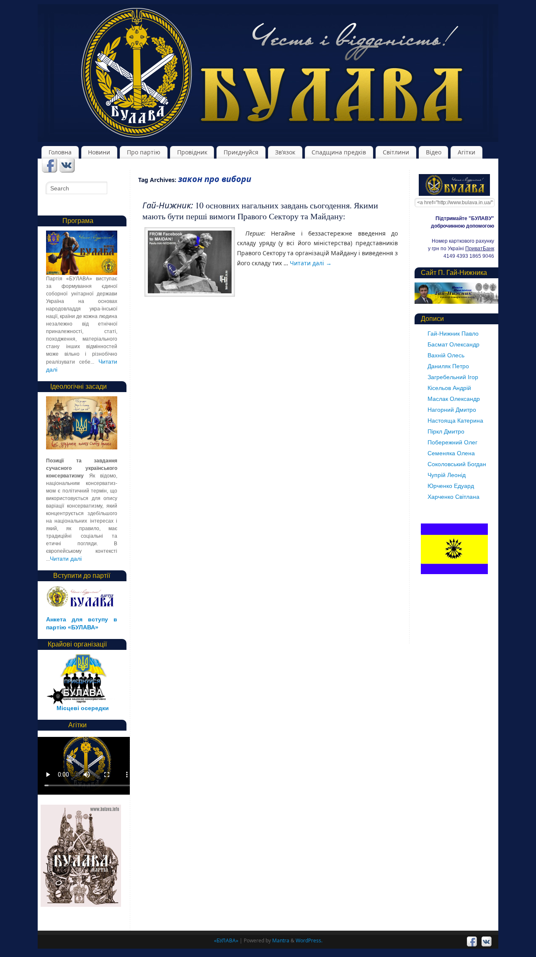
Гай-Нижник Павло (453, 333)
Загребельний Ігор (453, 377)
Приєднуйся (241, 152)
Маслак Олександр (454, 398)
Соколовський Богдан (457, 464)
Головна (60, 152)
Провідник (192, 152)
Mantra (280, 940)
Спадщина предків (339, 152)
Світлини (396, 152)
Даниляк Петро (448, 366)
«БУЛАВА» (226, 940)
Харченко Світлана (453, 496)
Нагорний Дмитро (452, 409)
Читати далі (311, 263)
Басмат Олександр (453, 344)
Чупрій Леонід (447, 475)
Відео (433, 152)
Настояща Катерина (455, 420)
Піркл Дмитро (446, 431)
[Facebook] (49, 166)
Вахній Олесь (446, 355)
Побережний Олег (452, 442)
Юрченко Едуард (451, 485)
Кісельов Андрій (449, 388)
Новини (99, 152)
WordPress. (309, 940)
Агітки (466, 152)
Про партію (143, 152)
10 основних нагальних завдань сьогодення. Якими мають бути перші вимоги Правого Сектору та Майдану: (260, 211)
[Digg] (67, 166)
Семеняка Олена (451, 453)
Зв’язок (285, 152)
